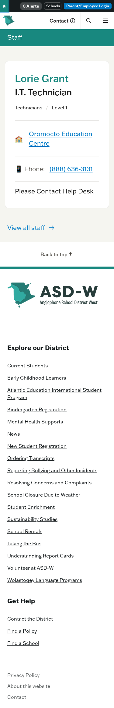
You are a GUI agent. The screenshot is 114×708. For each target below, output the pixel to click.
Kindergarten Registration (37, 409)
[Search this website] (89, 20)
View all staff (26, 228)
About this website (28, 686)
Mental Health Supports (35, 422)
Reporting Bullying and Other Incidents (52, 470)
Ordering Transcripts (30, 458)
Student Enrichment (31, 507)
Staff (14, 37)
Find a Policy (22, 631)
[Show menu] (105, 20)
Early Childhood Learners (36, 378)
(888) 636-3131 (71, 169)
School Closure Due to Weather (43, 495)
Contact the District (30, 619)
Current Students (27, 366)
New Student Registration (37, 446)
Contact (59, 21)
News (13, 434)
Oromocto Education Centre (60, 138)
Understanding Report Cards (40, 556)
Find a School (23, 643)
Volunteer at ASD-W (30, 568)
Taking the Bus (24, 543)
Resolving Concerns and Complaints (49, 483)
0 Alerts (31, 6)
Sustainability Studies (32, 519)
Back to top (53, 254)
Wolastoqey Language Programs (44, 580)
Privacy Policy (23, 675)
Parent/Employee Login (87, 6)
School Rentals (24, 531)
